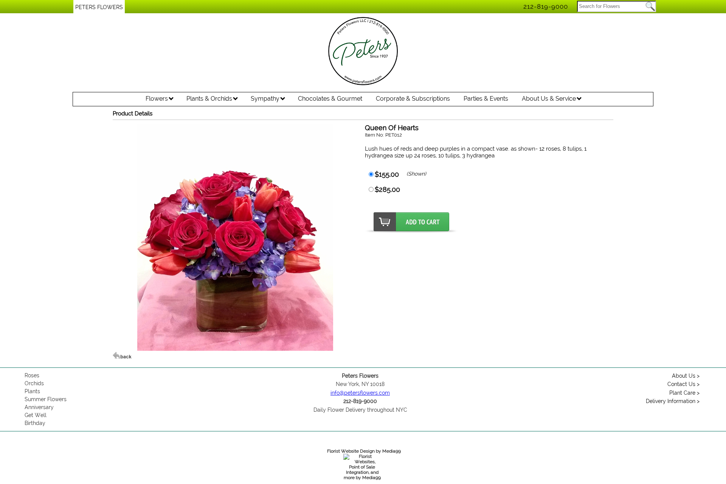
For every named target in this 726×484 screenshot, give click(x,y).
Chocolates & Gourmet (330, 98)
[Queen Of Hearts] (235, 349)
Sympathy (266, 98)
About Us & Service (549, 98)
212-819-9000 (545, 6)
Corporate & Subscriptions (413, 98)
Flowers (157, 98)
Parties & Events (486, 98)
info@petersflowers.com (360, 393)
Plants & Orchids (210, 98)
